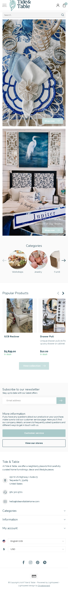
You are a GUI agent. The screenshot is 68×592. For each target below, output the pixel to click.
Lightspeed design (26, 585)
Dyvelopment (44, 585)
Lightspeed (53, 582)
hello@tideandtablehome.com (24, 501)
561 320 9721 (15, 492)
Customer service (34, 433)
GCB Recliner (11, 336)
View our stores (34, 443)
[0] (64, 5)
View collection (32, 366)
